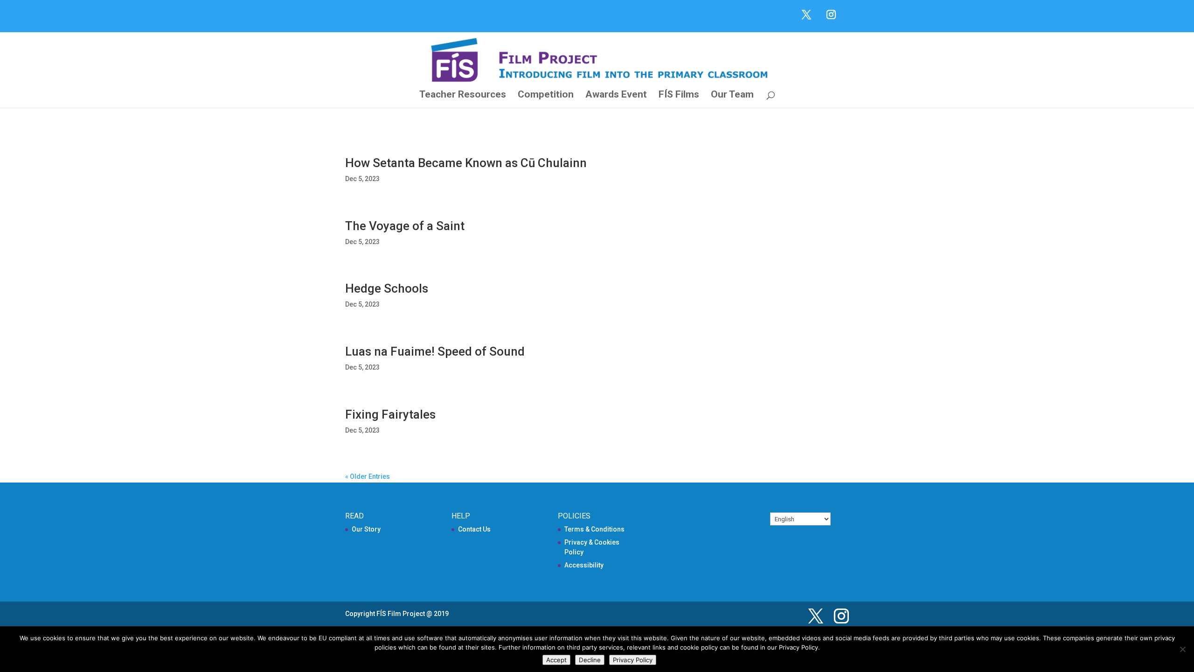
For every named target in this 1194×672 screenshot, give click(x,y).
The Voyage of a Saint (405, 226)
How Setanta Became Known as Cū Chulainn (466, 163)
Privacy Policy (633, 660)
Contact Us (474, 529)
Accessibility (584, 565)
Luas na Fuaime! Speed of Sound (435, 351)
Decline (590, 660)
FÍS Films (679, 95)
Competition (546, 95)
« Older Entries (367, 476)
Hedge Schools (386, 288)
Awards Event (616, 95)
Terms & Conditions (594, 529)
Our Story (366, 529)
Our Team (732, 95)
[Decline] (1182, 649)
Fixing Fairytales (390, 414)
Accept (556, 660)
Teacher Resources (462, 95)
